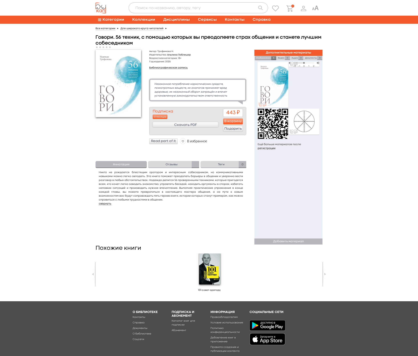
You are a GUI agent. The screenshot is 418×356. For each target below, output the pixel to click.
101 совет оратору (209, 290)
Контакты (234, 19)
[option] (209, 273)
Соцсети (138, 339)
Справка (262, 19)
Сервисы (207, 19)
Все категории (105, 28)
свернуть (105, 204)
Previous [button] (94, 274)
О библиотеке (142, 334)
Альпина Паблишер (179, 55)
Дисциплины (176, 19)
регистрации (266, 148)
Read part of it (163, 141)
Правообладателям (224, 317)
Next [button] (324, 274)
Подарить (233, 128)
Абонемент (179, 330)
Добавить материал (288, 241)
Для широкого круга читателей (142, 28)
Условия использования (226, 323)
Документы (140, 328)
